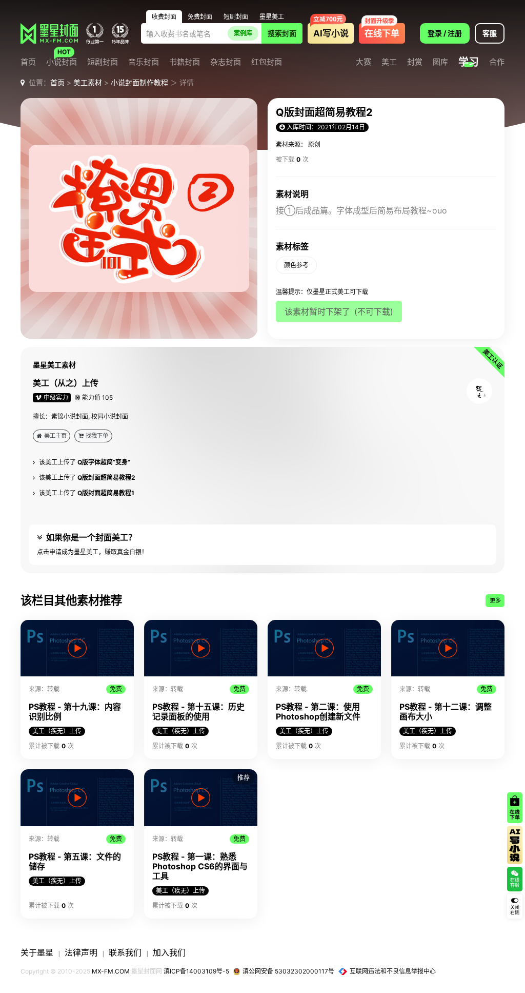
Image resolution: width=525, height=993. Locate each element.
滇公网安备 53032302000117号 (288, 971)
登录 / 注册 (445, 33)
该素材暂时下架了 (339, 311)
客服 (489, 33)
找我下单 (97, 435)
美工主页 (55, 435)
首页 (28, 62)
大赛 (363, 62)
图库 (440, 62)
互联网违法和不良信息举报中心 (393, 971)
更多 (495, 600)
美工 (389, 62)
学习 (468, 62)
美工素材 (87, 82)
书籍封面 (184, 62)
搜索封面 (282, 33)
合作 (496, 62)
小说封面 (61, 62)
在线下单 (382, 33)
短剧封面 (102, 62)
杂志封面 (225, 62)
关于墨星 (37, 952)
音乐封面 (143, 62)
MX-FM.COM (111, 971)
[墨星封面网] (49, 33)
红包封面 (266, 62)
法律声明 (81, 952)
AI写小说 (331, 33)
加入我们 (169, 952)
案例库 (243, 33)
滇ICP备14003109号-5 (196, 971)
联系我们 (125, 952)
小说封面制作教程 (139, 82)
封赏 (414, 62)
